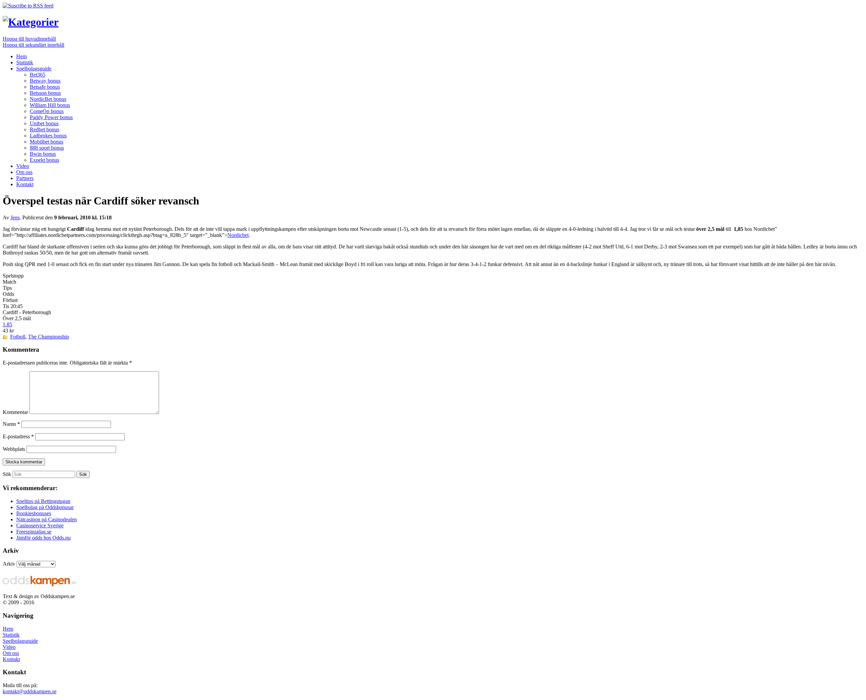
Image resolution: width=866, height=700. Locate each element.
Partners (24, 178)
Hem (21, 56)
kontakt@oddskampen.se (29, 691)
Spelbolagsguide (33, 68)
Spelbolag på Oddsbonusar (45, 507)
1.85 (7, 324)
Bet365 (37, 75)
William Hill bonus (50, 105)
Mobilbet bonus (46, 142)
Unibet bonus (44, 123)
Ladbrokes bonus (48, 135)
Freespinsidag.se (33, 531)
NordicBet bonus (48, 99)
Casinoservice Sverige (40, 525)
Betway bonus (45, 81)
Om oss (24, 172)
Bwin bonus (43, 154)
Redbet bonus (44, 129)
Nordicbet (238, 235)
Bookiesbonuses (33, 513)
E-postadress (18, 436)
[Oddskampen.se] (31, 22)
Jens (15, 217)
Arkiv (9, 564)
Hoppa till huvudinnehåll (29, 39)
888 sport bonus (47, 148)
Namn (11, 424)
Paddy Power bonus (51, 117)
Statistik (24, 62)
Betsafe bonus (45, 87)
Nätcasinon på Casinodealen (46, 519)
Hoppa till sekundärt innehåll (33, 45)
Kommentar (15, 412)
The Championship (48, 337)
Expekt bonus (44, 160)
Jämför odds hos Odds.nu (43, 538)
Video (22, 166)
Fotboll (17, 337)
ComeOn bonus (47, 111)
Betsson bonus (45, 93)
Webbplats (14, 449)
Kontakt (24, 184)
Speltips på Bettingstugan (43, 501)
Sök (7, 474)
